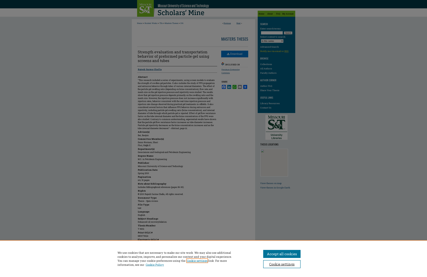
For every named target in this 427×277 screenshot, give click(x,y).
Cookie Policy (155, 264)
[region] (213, 258)
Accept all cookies (282, 254)
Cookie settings (197, 260)
